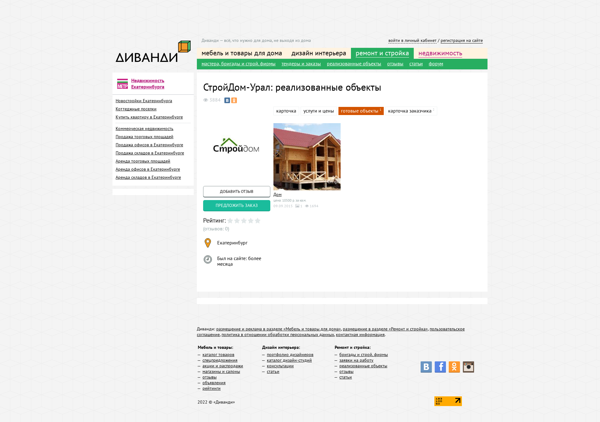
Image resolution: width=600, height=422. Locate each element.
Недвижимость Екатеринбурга (147, 83)
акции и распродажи (222, 366)
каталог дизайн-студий (289, 360)
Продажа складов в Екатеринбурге (150, 153)
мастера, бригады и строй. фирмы (239, 63)
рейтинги (211, 388)
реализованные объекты (354, 63)
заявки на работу (356, 360)
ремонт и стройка (382, 52)
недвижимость (440, 52)
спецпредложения (220, 360)
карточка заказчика (410, 111)
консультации (280, 366)
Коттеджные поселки (136, 109)
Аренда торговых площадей (143, 161)
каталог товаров (218, 354)
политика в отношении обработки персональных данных (278, 334)
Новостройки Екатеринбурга (144, 100)
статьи (416, 63)
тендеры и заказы (301, 63)
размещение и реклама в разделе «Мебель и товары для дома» (278, 329)
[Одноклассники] (234, 100)
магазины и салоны (221, 371)
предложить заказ (237, 205)
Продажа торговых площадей (144, 136)
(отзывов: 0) (216, 228)
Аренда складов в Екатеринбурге (148, 177)
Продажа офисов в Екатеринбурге (149, 145)
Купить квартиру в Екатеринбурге (149, 117)
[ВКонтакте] (227, 100)
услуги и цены (318, 111)
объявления (214, 382)
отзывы (395, 63)
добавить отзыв (236, 191)
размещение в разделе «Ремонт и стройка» (385, 329)
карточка (286, 111)
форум (436, 63)
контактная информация (360, 334)
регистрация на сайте (462, 40)
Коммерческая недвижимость (144, 128)
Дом (277, 194)
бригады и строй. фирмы (363, 354)
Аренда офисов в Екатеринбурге (148, 169)
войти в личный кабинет (412, 40)
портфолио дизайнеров (290, 354)
